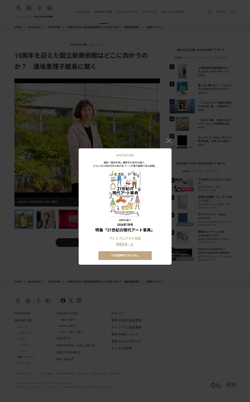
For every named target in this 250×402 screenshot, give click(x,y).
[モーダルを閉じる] (169, 140)
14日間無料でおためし (125, 255)
